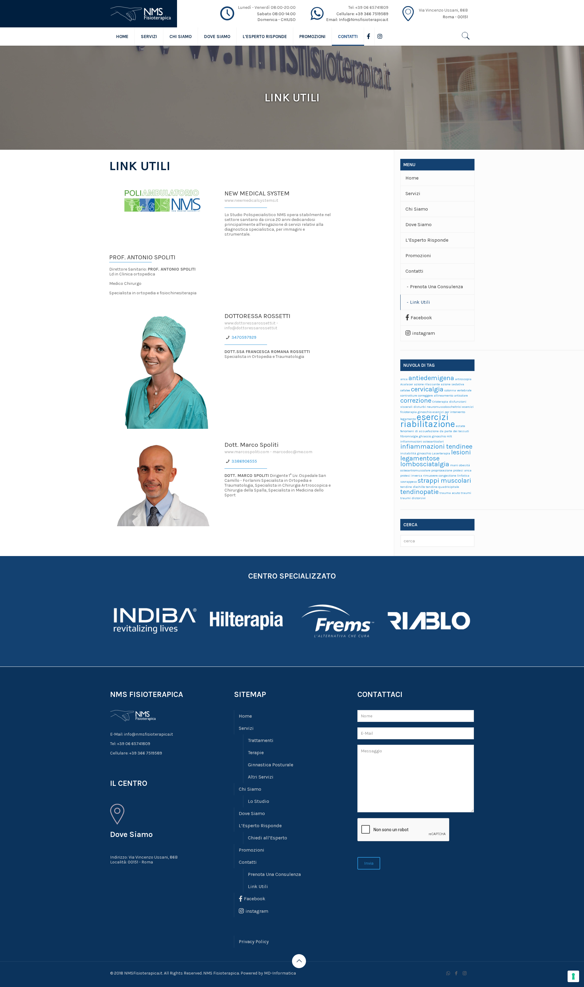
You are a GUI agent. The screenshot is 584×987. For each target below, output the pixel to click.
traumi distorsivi (413, 498)
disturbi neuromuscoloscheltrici (437, 407)
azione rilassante (427, 384)
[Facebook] (456, 973)
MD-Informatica (280, 973)
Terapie (256, 752)
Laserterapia (441, 453)
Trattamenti (260, 740)
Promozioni (418, 255)
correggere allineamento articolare (443, 395)
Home (412, 178)
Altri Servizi (260, 777)
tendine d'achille (412, 487)
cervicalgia (427, 389)
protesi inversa (411, 476)
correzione (415, 400)
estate (460, 426)
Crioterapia (440, 402)
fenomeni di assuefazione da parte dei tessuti (434, 431)
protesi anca (462, 470)
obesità (464, 465)
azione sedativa (452, 384)
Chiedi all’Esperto (267, 838)
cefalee (405, 390)
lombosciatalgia (424, 464)
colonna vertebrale (457, 390)
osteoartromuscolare (415, 470)
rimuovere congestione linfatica (446, 476)
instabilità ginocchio (415, 453)
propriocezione (441, 470)
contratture (408, 395)
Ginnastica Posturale (270, 765)
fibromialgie (409, 436)
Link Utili (420, 302)
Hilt (449, 436)
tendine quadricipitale (442, 487)
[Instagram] (464, 973)
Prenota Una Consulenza (436, 286)
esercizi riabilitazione (427, 420)
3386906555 (244, 461)
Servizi (412, 193)
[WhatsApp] (448, 973)
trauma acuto (450, 493)
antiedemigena (431, 378)
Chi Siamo (416, 209)
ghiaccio (425, 436)
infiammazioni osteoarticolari (422, 441)
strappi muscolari (444, 481)
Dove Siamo (418, 224)
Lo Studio (258, 801)
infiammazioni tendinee (436, 446)
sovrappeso (408, 482)
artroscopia (463, 379)
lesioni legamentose (435, 455)
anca (404, 379)
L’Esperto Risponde (426, 240)
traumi (466, 493)
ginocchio (439, 436)
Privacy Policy (254, 941)
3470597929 (243, 337)
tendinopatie (419, 492)
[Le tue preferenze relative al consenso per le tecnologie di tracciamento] (573, 976)
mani (454, 465)
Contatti (414, 271)
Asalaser (406, 384)
